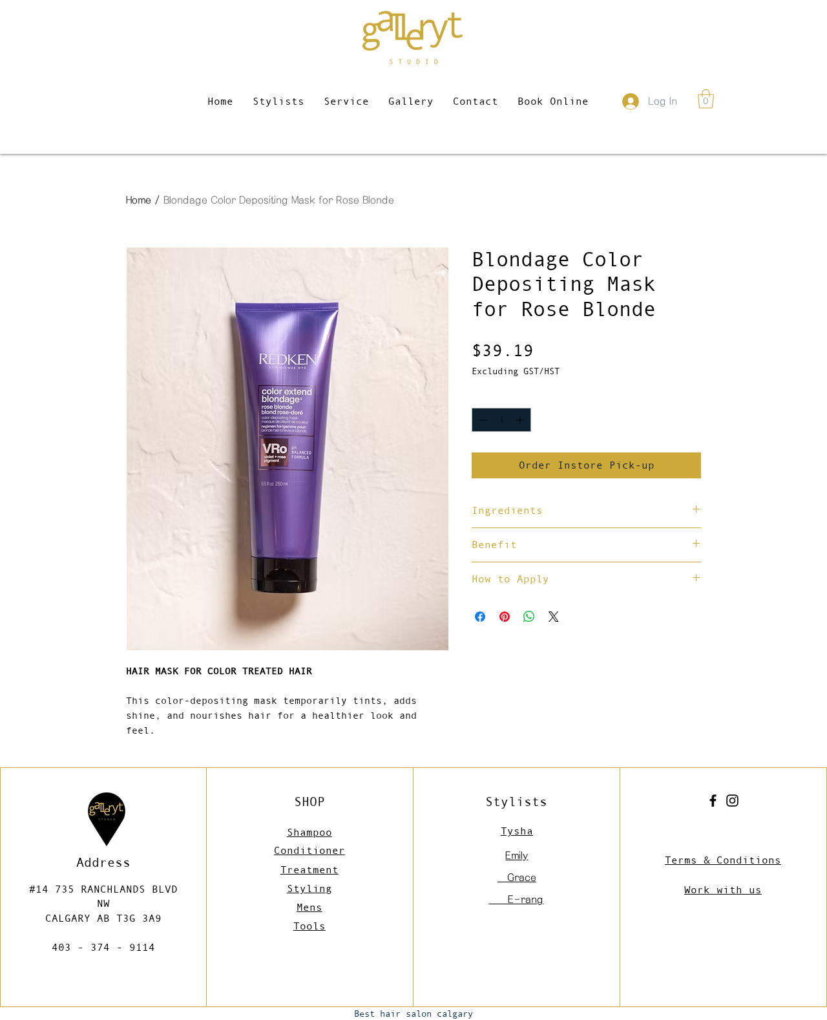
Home (138, 200)
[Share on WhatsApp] (529, 616)
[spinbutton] (501, 420)
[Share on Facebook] (480, 616)
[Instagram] (732, 800)
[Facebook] (713, 800)
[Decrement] (482, 420)
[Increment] (521, 420)
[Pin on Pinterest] (504, 616)
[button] (706, 99)
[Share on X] (553, 616)
